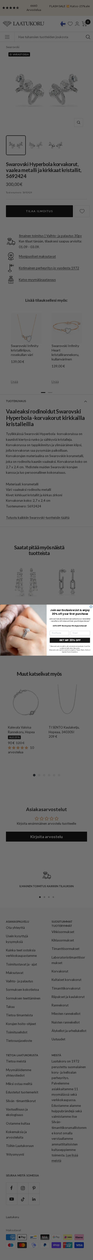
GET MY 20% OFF (69, 640)
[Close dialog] (91, 606)
